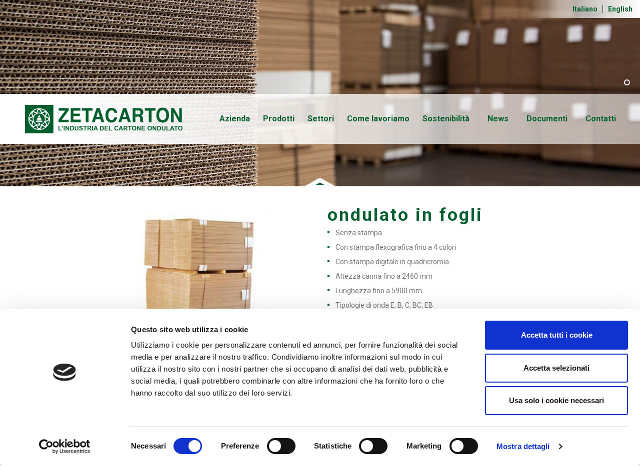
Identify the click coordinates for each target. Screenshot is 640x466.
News (498, 118)
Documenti (547, 118)
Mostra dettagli (523, 446)
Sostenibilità (446, 118)
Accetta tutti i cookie (556, 335)
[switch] (281, 446)
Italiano (585, 9)
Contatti (601, 118)
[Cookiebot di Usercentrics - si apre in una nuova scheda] (64, 446)
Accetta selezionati (557, 368)
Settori (321, 118)
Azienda (235, 118)
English (620, 9)
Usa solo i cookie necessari (556, 400)
